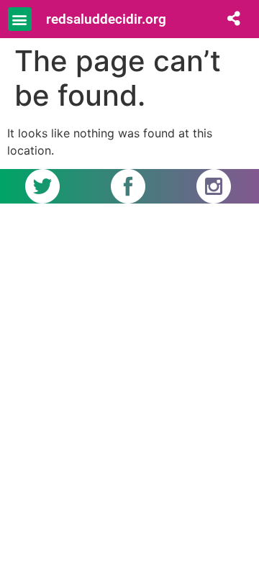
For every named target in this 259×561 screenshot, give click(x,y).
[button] (20, 19)
